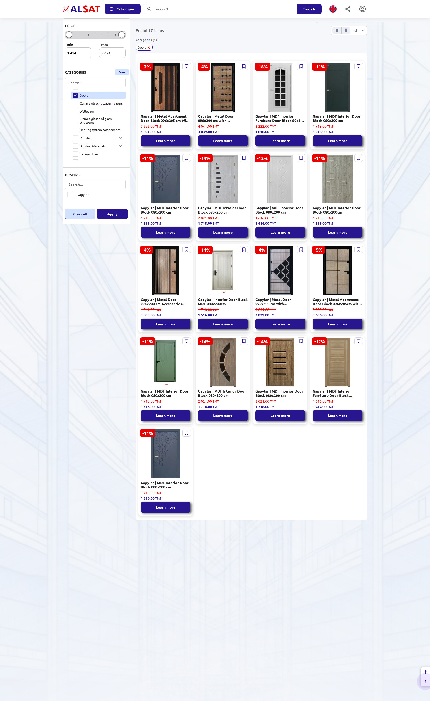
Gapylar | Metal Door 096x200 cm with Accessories (216, 118)
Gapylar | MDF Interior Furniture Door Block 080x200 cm (332, 393)
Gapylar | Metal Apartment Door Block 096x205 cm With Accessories (165, 118)
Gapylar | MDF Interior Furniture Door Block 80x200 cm (279, 118)
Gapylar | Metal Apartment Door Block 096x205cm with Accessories (336, 301)
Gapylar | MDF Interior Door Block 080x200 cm (337, 118)
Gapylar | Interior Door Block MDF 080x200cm (223, 301)
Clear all (80, 213)
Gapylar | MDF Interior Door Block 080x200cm (337, 210)
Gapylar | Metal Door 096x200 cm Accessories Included (161, 301)
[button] (120, 137)
